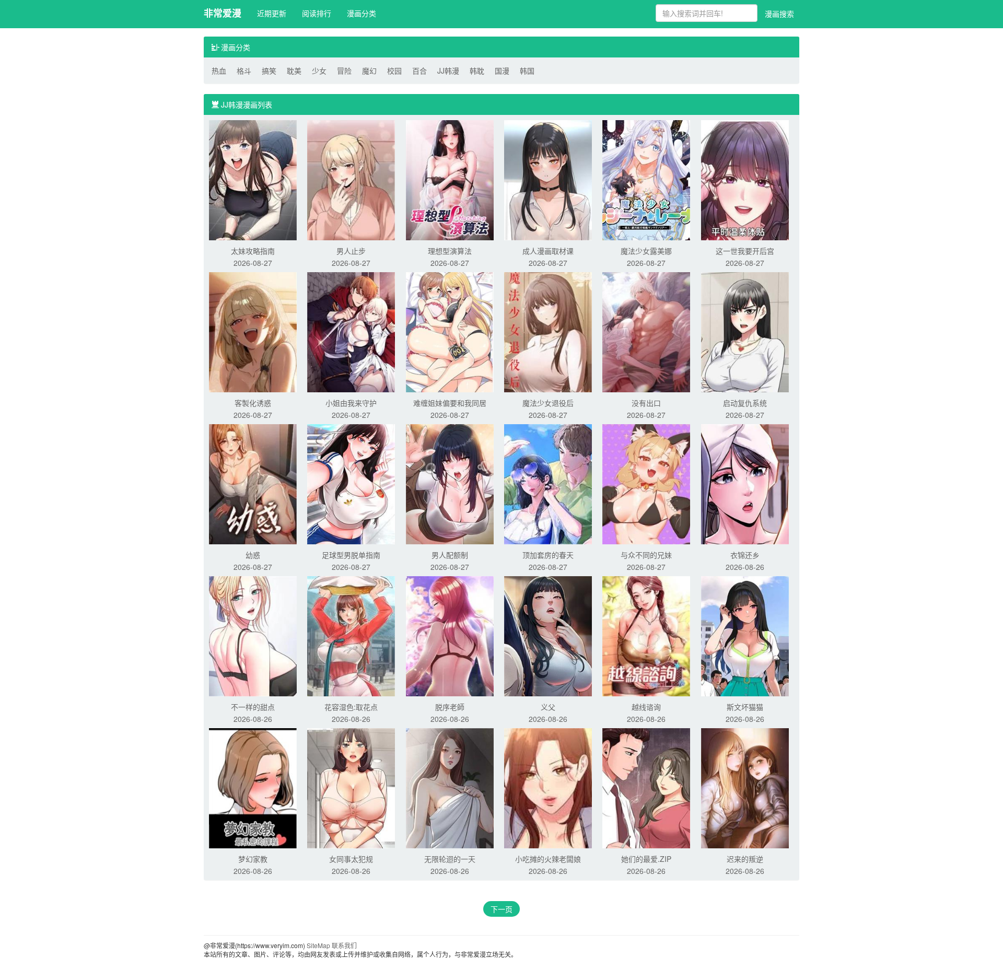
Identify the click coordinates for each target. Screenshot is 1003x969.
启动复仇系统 (745, 403)
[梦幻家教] (253, 787)
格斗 (244, 70)
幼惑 (253, 555)
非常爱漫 (222, 13)
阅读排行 (316, 13)
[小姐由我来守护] (351, 331)
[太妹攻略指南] (253, 179)
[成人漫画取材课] (548, 179)
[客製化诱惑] (253, 331)
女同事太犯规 (351, 859)
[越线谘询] (646, 635)
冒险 (344, 70)
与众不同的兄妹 (646, 555)
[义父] (548, 635)
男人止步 (351, 251)
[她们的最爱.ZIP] (646, 787)
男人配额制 (449, 555)
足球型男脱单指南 (351, 555)
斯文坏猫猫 (745, 707)
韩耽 (477, 70)
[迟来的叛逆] (745, 787)
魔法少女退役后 (548, 403)
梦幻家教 (252, 859)
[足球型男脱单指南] (351, 483)
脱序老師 (449, 707)
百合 (419, 70)
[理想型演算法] (450, 179)
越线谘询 (646, 707)
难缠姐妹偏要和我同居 (449, 403)
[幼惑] (253, 483)
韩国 (527, 70)
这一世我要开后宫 (745, 251)
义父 (548, 707)
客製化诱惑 (253, 403)
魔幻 (369, 70)
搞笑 (269, 70)
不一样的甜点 (253, 707)
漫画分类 (361, 13)
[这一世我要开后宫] (745, 179)
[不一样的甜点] (253, 635)
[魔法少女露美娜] (646, 179)
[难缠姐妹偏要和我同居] (450, 331)
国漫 (502, 70)
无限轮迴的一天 (449, 859)
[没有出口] (646, 331)
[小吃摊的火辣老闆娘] (548, 787)
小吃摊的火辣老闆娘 (548, 859)
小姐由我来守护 (351, 403)
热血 (219, 70)
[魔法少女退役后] (548, 331)
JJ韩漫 (448, 70)
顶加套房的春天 (548, 555)
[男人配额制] (450, 483)
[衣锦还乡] (745, 483)
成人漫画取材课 (548, 251)
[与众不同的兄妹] (646, 483)
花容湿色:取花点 (351, 707)
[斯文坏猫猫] (745, 635)
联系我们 (344, 945)
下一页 (501, 909)
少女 (319, 70)
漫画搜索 (779, 13)
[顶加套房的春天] (548, 483)
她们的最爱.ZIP (646, 859)
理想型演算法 (450, 251)
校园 (394, 70)
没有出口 (646, 403)
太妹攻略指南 (253, 251)
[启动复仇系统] (745, 331)
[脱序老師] (450, 635)
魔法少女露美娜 (646, 251)
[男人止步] (351, 179)
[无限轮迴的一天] (450, 787)
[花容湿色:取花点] (351, 635)
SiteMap (318, 945)
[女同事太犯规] (351, 787)
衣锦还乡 (745, 555)
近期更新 (271, 13)
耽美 (294, 70)
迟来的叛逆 (745, 859)
